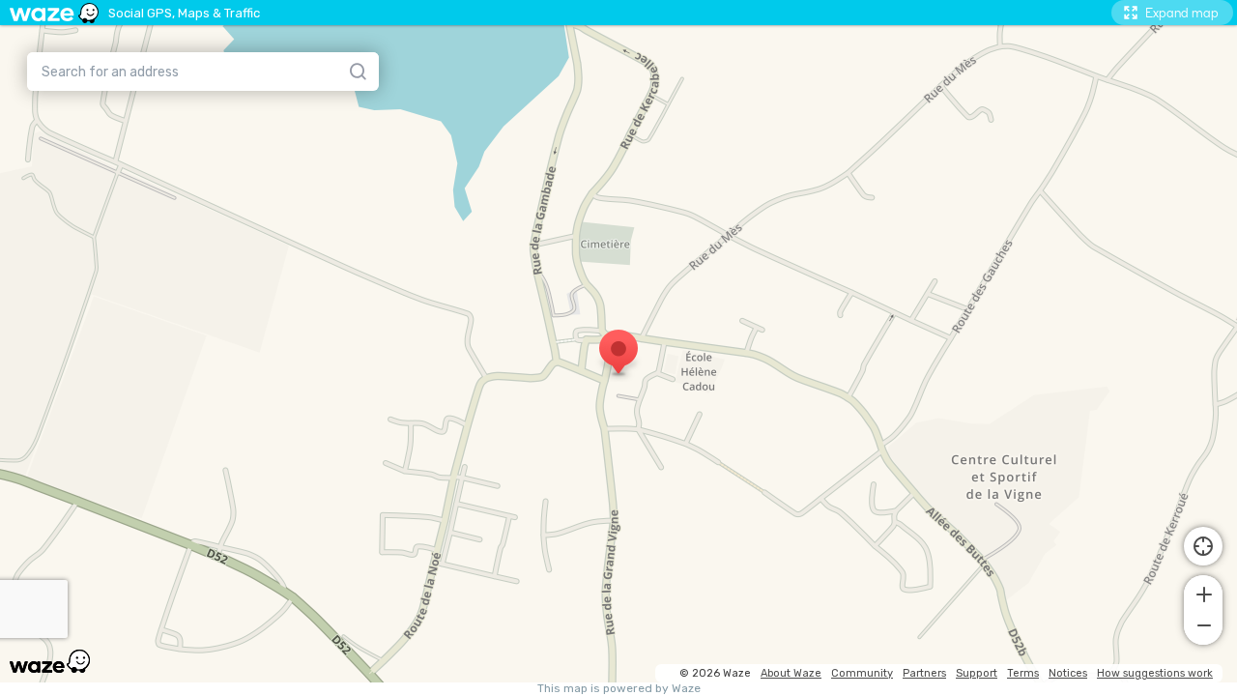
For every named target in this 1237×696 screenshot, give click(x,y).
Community (862, 673)
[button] (1203, 592)
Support (976, 673)
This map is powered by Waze (619, 688)
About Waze (791, 673)
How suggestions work (1155, 673)
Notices (1068, 673)
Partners (924, 673)
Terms (1023, 673)
